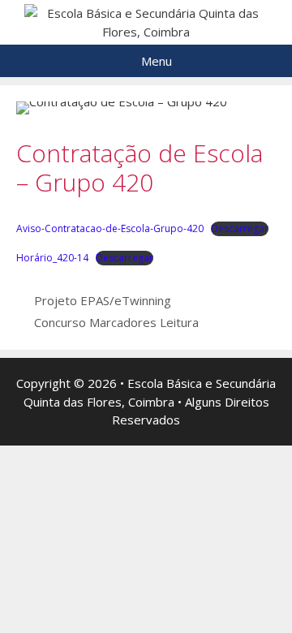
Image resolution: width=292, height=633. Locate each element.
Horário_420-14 (52, 258)
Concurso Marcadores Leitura (116, 322)
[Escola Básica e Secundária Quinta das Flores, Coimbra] (146, 21)
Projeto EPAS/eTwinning (102, 300)
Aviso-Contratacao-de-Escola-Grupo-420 (110, 228)
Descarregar (239, 228)
